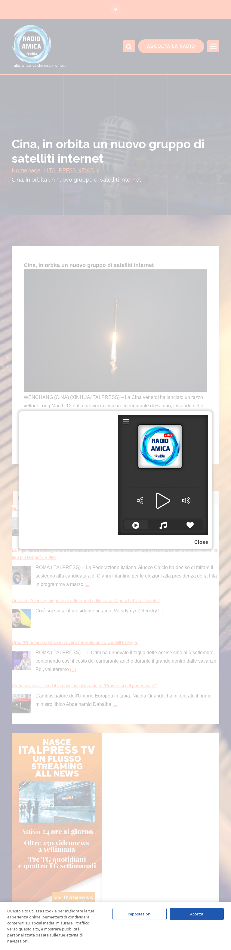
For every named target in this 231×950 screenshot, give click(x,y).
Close (201, 542)
